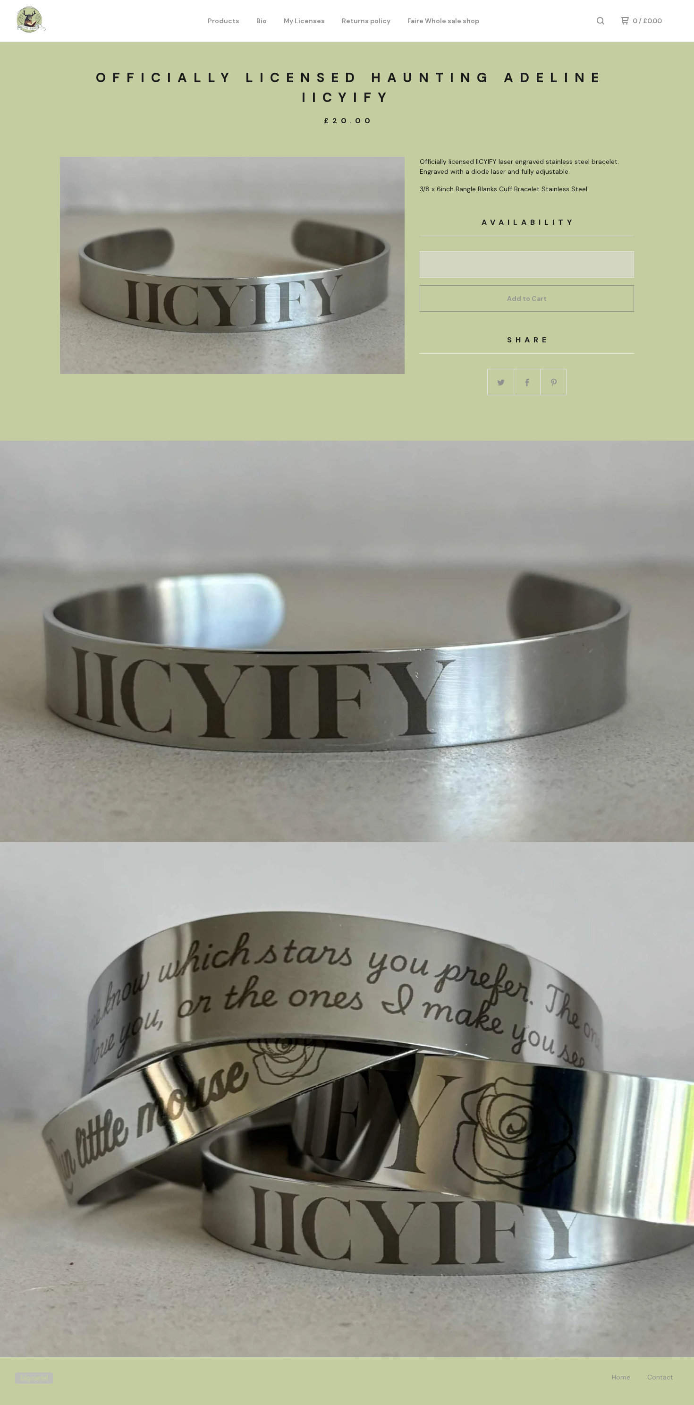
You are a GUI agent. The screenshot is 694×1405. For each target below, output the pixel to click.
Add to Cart (527, 298)
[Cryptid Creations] (64, 20)
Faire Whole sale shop (443, 21)
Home (621, 1377)
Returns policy (366, 21)
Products (223, 21)
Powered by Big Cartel (34, 1378)
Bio (261, 21)
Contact (660, 1377)
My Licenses (304, 21)
